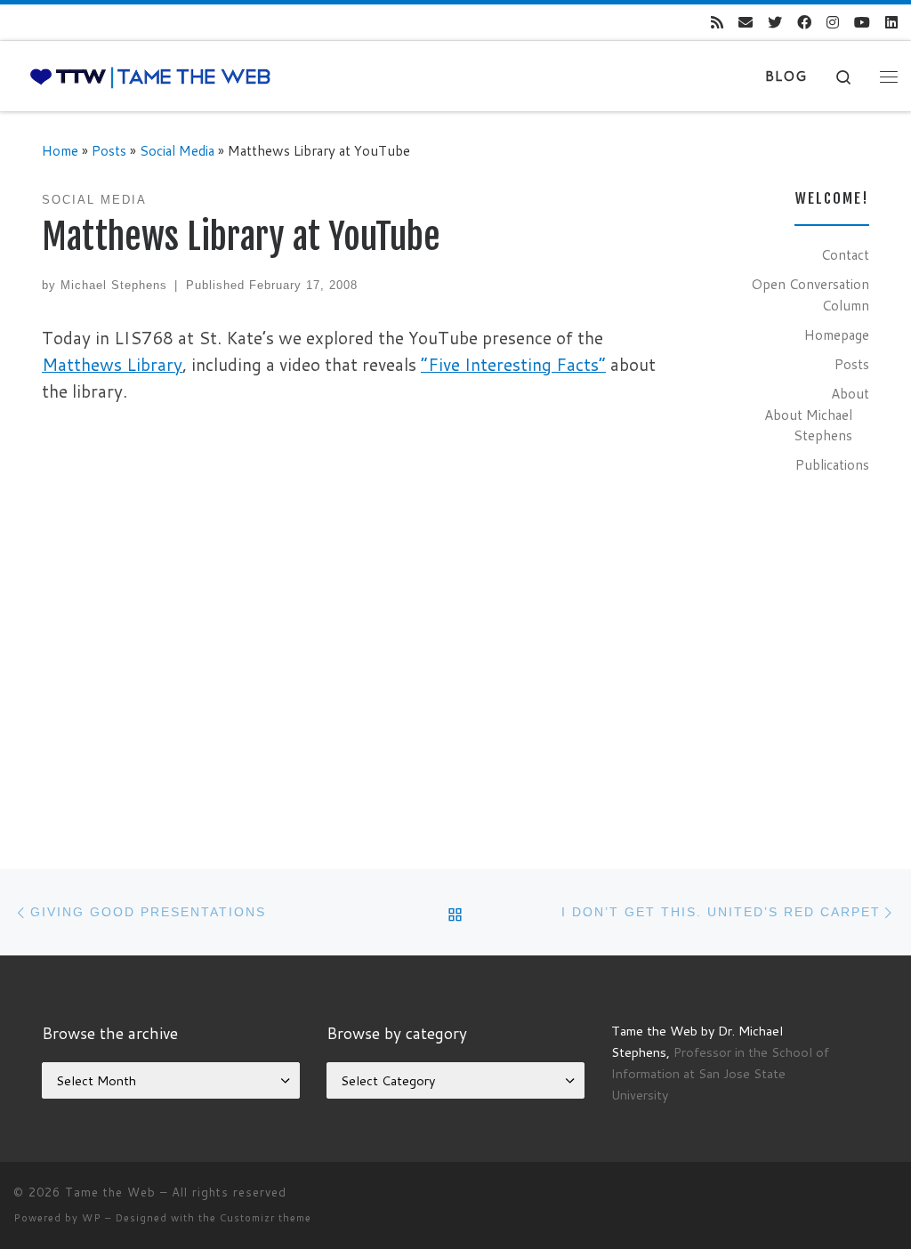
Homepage (836, 334)
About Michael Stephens (808, 425)
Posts (109, 150)
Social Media (177, 150)
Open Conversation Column (810, 294)
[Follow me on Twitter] (775, 23)
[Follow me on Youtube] (862, 23)
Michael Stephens (113, 285)
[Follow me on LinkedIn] (891, 23)
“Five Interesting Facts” (513, 364)
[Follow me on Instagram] (832, 23)
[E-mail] (745, 23)
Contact (845, 254)
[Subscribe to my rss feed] (717, 23)
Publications (832, 464)
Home (60, 150)
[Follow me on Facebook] (804, 23)
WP (91, 1218)
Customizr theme (265, 1218)
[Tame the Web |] (150, 76)
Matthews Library (112, 364)
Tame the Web (110, 1192)
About (850, 393)
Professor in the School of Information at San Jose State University (720, 1073)
